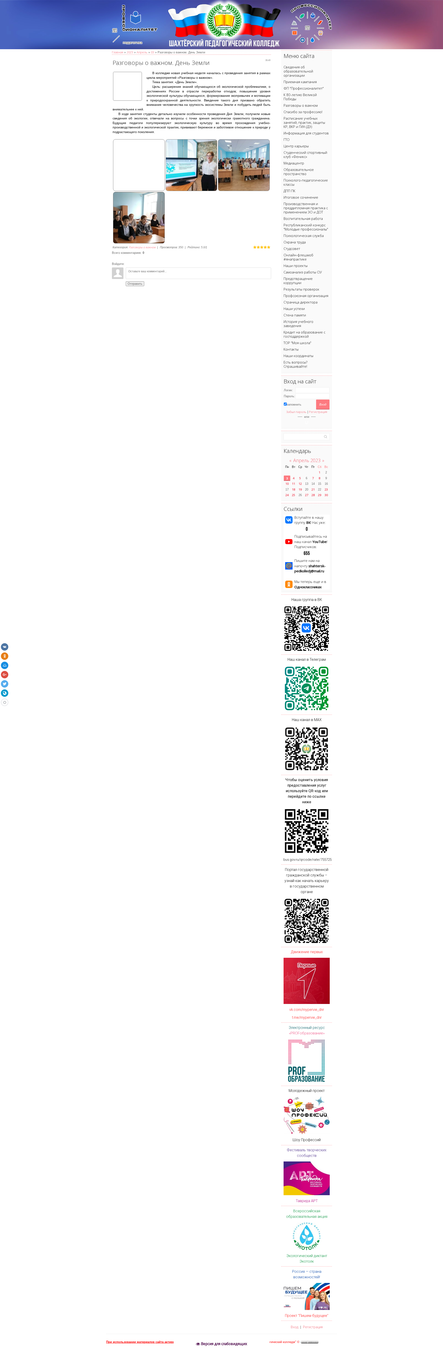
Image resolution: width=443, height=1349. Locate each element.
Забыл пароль (296, 412)
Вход (294, 1327)
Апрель (142, 52)
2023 (130, 52)
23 (326, 489)
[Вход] (129, 264)
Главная (117, 52)
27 (306, 495)
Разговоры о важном (142, 247)
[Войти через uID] (306, 422)
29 (319, 495)
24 (287, 495)
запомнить (294, 404)
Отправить (135, 283)
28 (313, 495)
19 (300, 489)
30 (326, 495)
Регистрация (318, 412)
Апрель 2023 (306, 460)
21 (313, 489)
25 (293, 495)
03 (152, 52)
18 (293, 489)
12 (300, 484)
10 (287, 484)
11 (293, 484)
